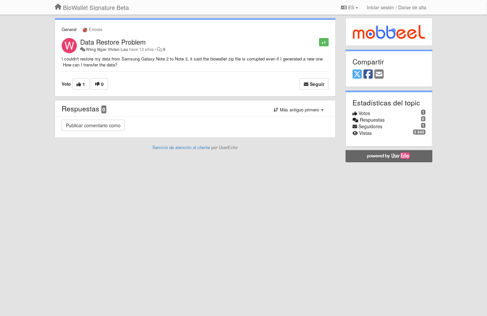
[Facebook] (368, 74)
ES (351, 7)
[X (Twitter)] (357, 74)
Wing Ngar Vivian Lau (107, 49)
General (69, 29)
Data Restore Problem (113, 42)
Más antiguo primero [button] (299, 109)
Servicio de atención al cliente (181, 147)
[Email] (379, 74)
